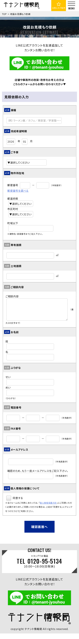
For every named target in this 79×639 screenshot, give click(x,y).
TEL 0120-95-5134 (39, 561)
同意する (17, 498)
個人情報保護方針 (48, 502)
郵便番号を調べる (18, 190)
